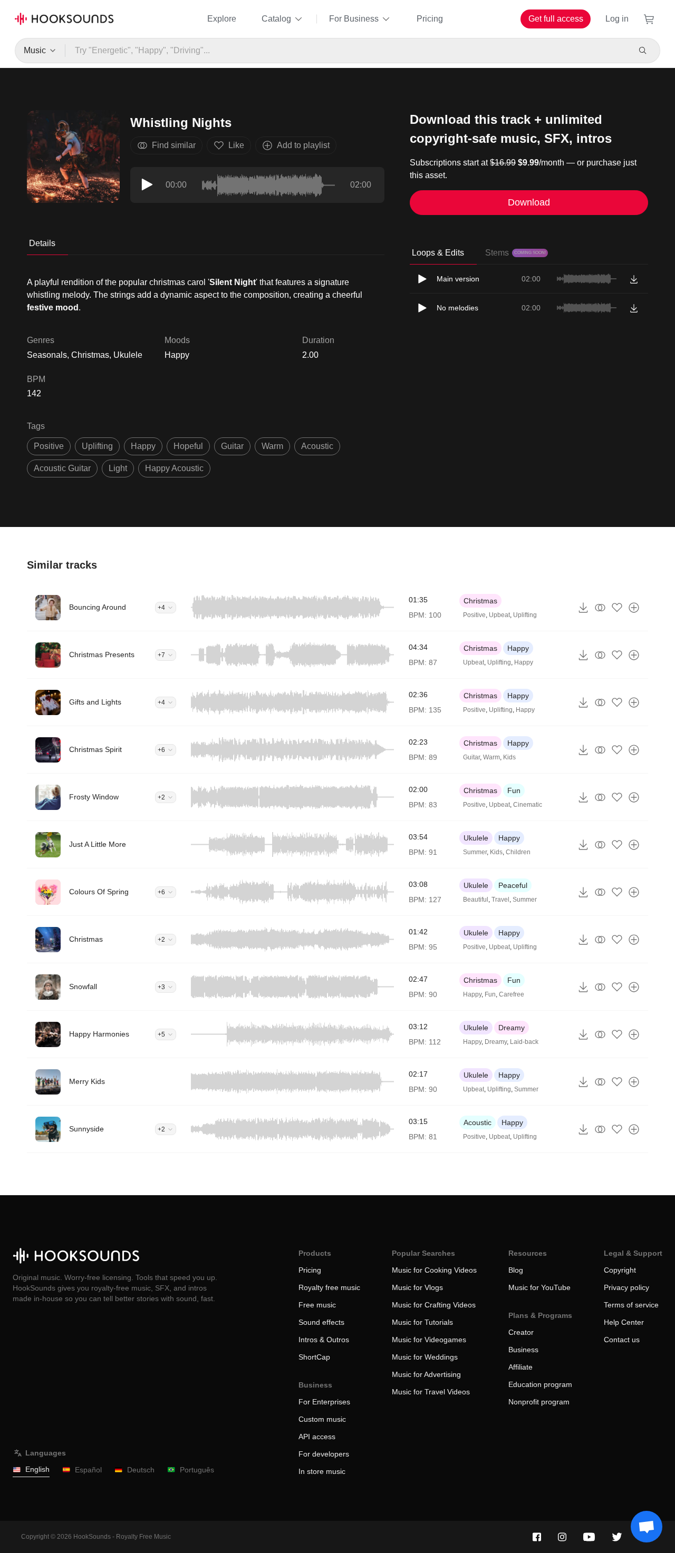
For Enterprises (324, 1402)
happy (143, 446)
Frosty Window (94, 797)
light (118, 468)
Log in (617, 18)
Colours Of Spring (99, 891)
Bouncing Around (97, 607)
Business (523, 1349)
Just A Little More (97, 844)
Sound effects (321, 1322)
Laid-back (524, 1042)
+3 (161, 987)
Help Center (624, 1322)
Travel (500, 899)
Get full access (555, 18)
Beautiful (475, 899)
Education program (540, 1384)
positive (49, 446)
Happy (177, 354)
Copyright (620, 1270)
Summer (475, 852)
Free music (317, 1305)
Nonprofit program (539, 1402)
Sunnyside (86, 1129)
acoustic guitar (62, 468)
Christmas (480, 601)
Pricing (430, 18)
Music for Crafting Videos (434, 1305)
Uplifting (525, 615)
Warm (491, 757)
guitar (232, 446)
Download (529, 202)
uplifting (97, 446)
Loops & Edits (438, 252)
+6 (161, 750)
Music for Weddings (425, 1357)
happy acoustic (174, 468)
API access (316, 1436)
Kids (509, 757)
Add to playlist (303, 145)
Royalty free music (329, 1287)
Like (236, 145)
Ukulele (476, 838)
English (37, 1469)
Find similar (174, 145)
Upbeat (499, 615)
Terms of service (631, 1305)
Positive (474, 615)
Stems (515, 252)
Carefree (511, 994)
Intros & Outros (323, 1339)
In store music (321, 1471)
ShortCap (314, 1357)
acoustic (317, 446)
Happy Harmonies (99, 1034)
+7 (161, 655)
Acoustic (477, 1122)
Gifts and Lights (95, 702)
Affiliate (520, 1367)
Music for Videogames (429, 1339)
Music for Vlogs (417, 1287)
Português (197, 1470)
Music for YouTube (539, 1287)
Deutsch (141, 1470)
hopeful (188, 446)
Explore (221, 18)
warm (272, 446)
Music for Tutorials (422, 1322)
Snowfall (83, 986)
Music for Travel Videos (431, 1392)
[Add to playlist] (634, 607)
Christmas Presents (101, 654)
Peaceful (512, 885)
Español (88, 1470)
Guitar (471, 757)
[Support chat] (646, 1526)
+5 (161, 1034)
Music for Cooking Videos (434, 1270)
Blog (515, 1270)
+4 (161, 607)
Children (518, 852)
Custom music (322, 1419)
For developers (323, 1454)
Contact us (622, 1339)
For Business (354, 18)
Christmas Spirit (95, 749)
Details (42, 243)
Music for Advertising (426, 1374)
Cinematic (527, 804)
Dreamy (511, 1027)
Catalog (276, 18)
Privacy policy (626, 1287)
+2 (161, 797)
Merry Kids (87, 1081)
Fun (513, 790)
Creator (521, 1332)
